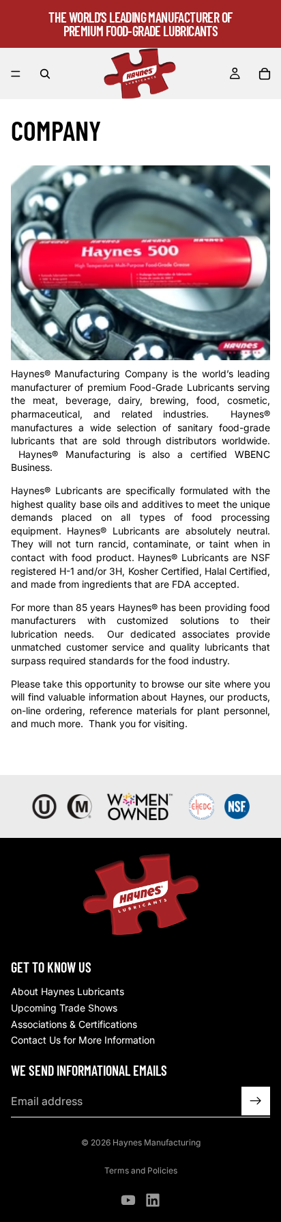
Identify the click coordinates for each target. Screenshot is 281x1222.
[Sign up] (255, 1101)
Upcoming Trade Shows (64, 1008)
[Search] (45, 74)
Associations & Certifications (74, 1024)
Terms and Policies (140, 1170)
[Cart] (265, 74)
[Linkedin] (153, 1200)
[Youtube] (128, 1200)
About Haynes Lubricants (67, 991)
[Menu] (15, 74)
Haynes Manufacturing (157, 1142)
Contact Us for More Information (83, 1040)
